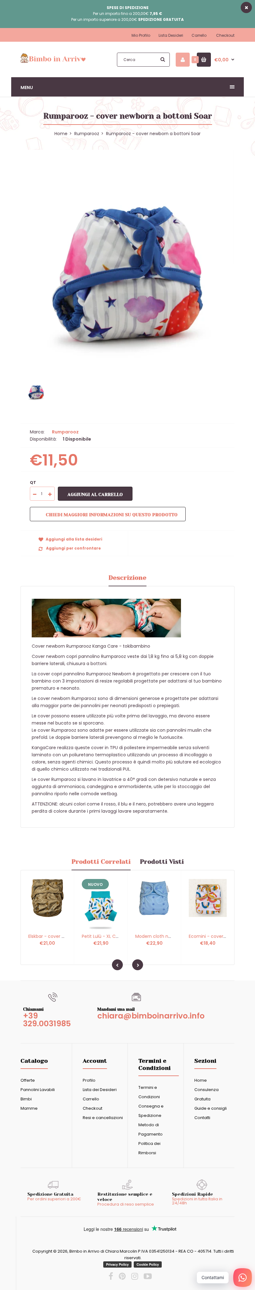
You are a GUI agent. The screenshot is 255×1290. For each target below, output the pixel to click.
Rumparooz (86, 133)
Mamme (29, 1108)
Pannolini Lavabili (38, 1090)
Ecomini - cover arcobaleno (219, 936)
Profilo (89, 1080)
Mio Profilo (141, 35)
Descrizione (127, 577)
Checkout (225, 35)
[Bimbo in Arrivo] (53, 62)
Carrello (199, 35)
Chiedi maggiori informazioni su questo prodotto (112, 514)
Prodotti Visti (162, 861)
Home (200, 1080)
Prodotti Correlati (101, 861)
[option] (127, 257)
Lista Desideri (171, 35)
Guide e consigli (210, 1108)
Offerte (28, 1080)
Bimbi (26, 1099)
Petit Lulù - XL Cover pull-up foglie (118, 936)
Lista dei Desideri (100, 1090)
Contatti (202, 1118)
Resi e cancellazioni (103, 1118)
